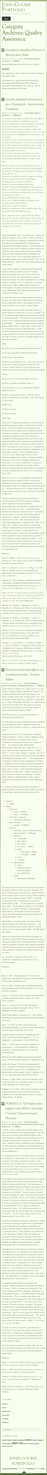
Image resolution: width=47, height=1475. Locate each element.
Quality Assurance (20, 686)
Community (5, 1419)
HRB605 (4, 1440)
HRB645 (41, 1440)
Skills (36, 1124)
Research (30, 686)
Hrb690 (4, 1443)
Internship (5, 1404)
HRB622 (18, 1127)
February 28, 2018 (8, 59)
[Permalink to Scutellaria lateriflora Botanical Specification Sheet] (3, 50)
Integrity (4, 1407)
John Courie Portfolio (16, 7)
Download (5, 69)
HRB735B (17, 115)
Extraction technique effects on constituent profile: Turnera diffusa (24, 675)
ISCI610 (30, 1443)
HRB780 (25, 1443)
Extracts (5, 1124)
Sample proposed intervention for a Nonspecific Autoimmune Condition (25, 104)
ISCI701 (10, 1446)
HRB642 (17, 61)
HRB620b (22, 1440)
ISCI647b (5, 1446)
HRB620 (10, 1440)
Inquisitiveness (7, 686)
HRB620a (16, 1440)
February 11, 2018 (8, 683)
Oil (10, 1124)
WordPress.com (31, 1469)
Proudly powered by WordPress (9, 1469)
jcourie (20, 59)
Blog (26, 683)
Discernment (29, 59)
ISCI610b (36, 1443)
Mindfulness (5, 1422)
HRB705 (41, 686)
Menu (6, 18)
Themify (43, 1469)
